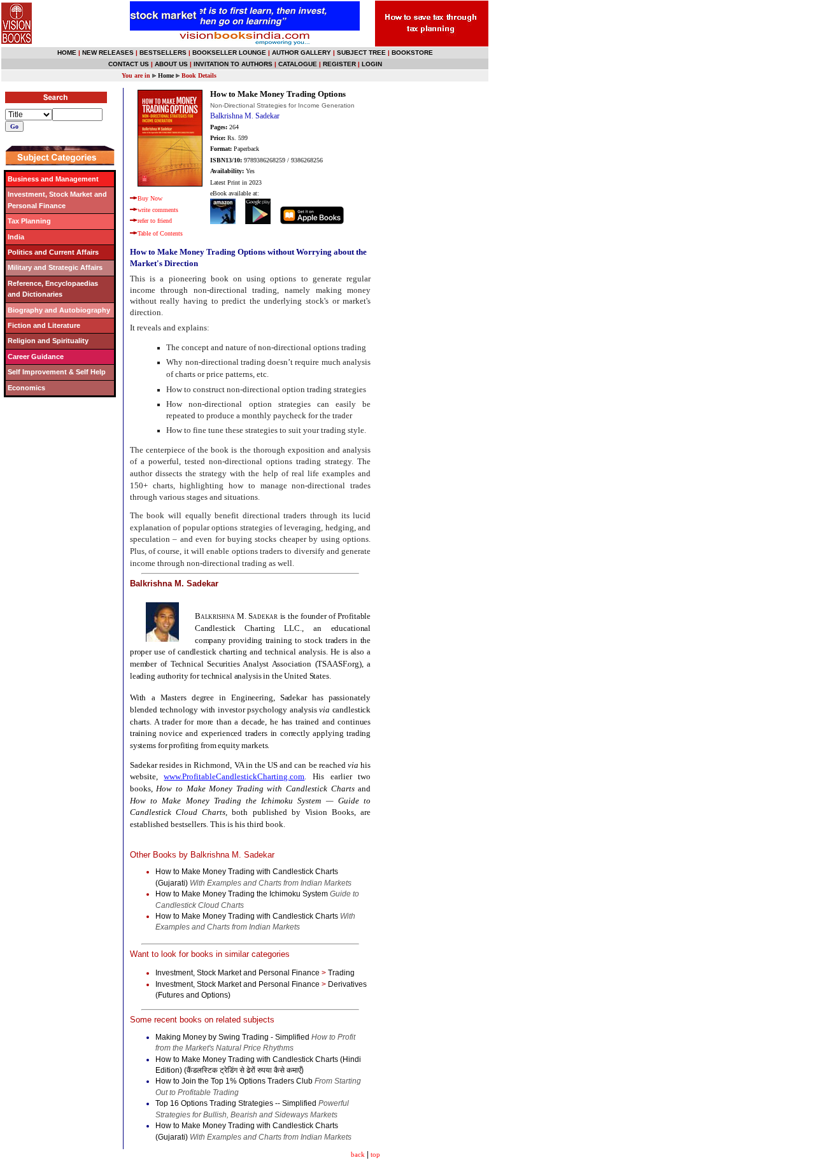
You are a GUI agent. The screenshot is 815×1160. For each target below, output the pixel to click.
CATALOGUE (297, 63)
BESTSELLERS (163, 52)
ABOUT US (171, 63)
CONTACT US (128, 63)
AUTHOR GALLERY (301, 52)
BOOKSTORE (412, 52)
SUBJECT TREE (361, 52)
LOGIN (372, 63)
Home (166, 75)
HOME (66, 52)
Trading (341, 972)
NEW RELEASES (108, 52)
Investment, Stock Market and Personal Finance (237, 972)
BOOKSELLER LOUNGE (229, 52)
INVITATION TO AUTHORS (233, 63)
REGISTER (339, 63)
